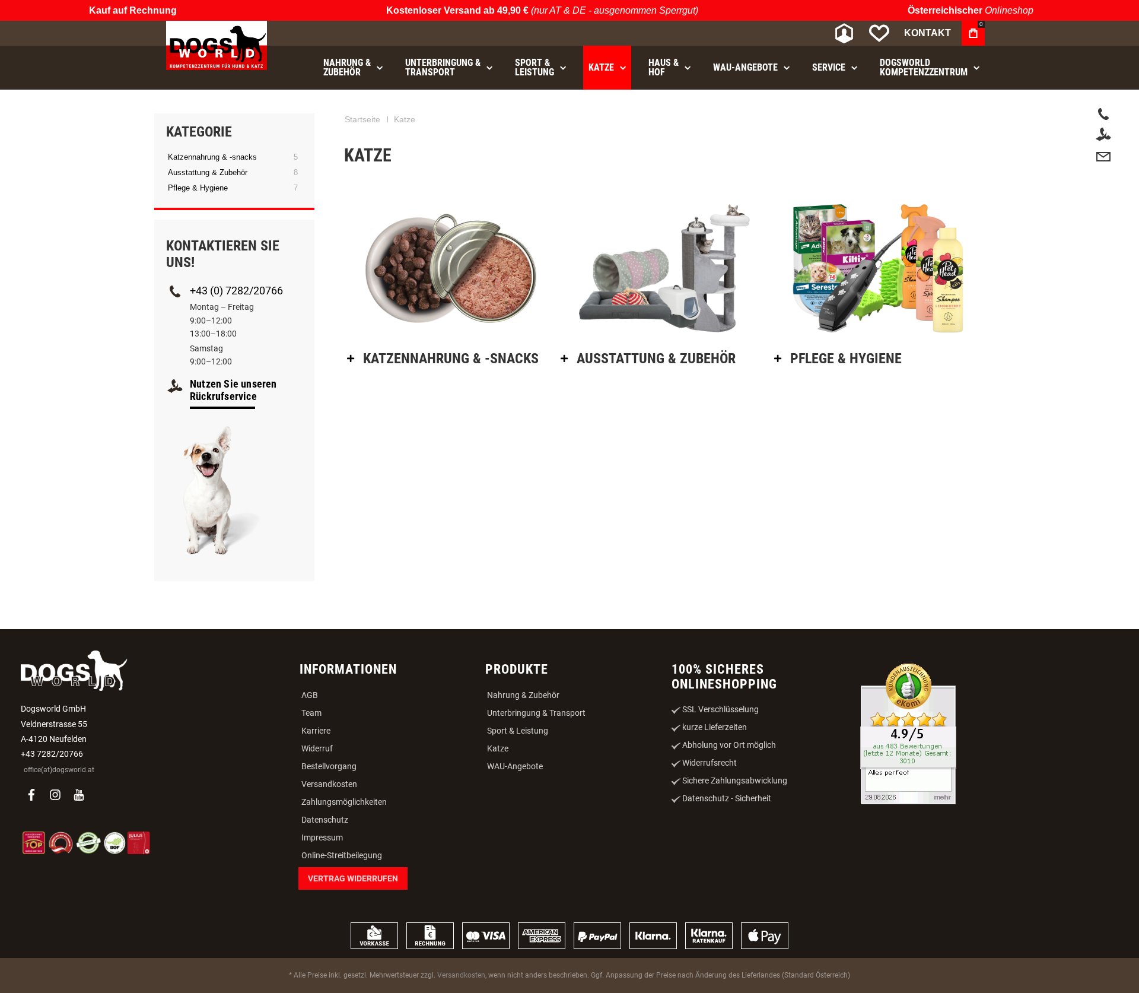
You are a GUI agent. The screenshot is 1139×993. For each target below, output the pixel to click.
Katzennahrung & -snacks (212, 157)
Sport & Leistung (517, 730)
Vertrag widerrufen (353, 878)
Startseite (362, 119)
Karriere (315, 730)
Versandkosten (329, 784)
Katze (497, 748)
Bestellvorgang (329, 766)
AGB (309, 695)
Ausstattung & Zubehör (207, 172)
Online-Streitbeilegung (341, 855)
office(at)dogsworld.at (59, 770)
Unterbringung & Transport (536, 713)
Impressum (322, 837)
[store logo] (216, 45)
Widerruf (317, 748)
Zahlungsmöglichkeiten (344, 802)
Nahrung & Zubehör (523, 695)
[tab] (451, 358)
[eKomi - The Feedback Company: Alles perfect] (908, 735)
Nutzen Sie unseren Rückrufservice (233, 389)
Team (311, 713)
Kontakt (927, 33)
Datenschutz (324, 819)
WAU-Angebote (515, 766)
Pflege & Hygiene (198, 187)
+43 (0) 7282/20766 (236, 290)
